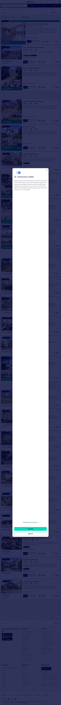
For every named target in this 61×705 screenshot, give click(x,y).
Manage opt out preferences (30, 522)
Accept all (30, 529)
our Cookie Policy (25, 189)
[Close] (46, 170)
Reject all (30, 533)
